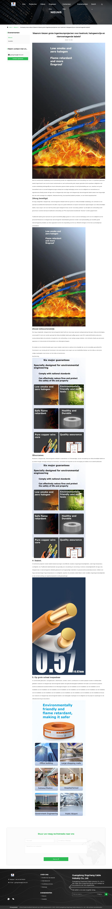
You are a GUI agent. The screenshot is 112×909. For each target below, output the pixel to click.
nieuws (16, 27)
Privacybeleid (13, 907)
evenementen (82, 4)
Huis (23, 4)
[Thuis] (13, 4)
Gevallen (10, 41)
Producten (33, 4)
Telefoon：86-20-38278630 (17, 879)
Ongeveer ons (52, 5)
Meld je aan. (100, 894)
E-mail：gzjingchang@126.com (18, 882)
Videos (42, 4)
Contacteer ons (67, 5)
